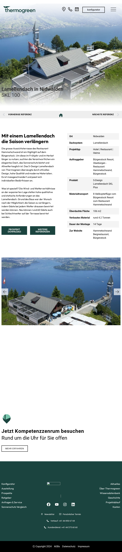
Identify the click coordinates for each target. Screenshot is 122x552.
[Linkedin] (73, 504)
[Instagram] (65, 504)
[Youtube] (56, 504)
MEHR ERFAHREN (14, 448)
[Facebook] (48, 504)
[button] (113, 10)
